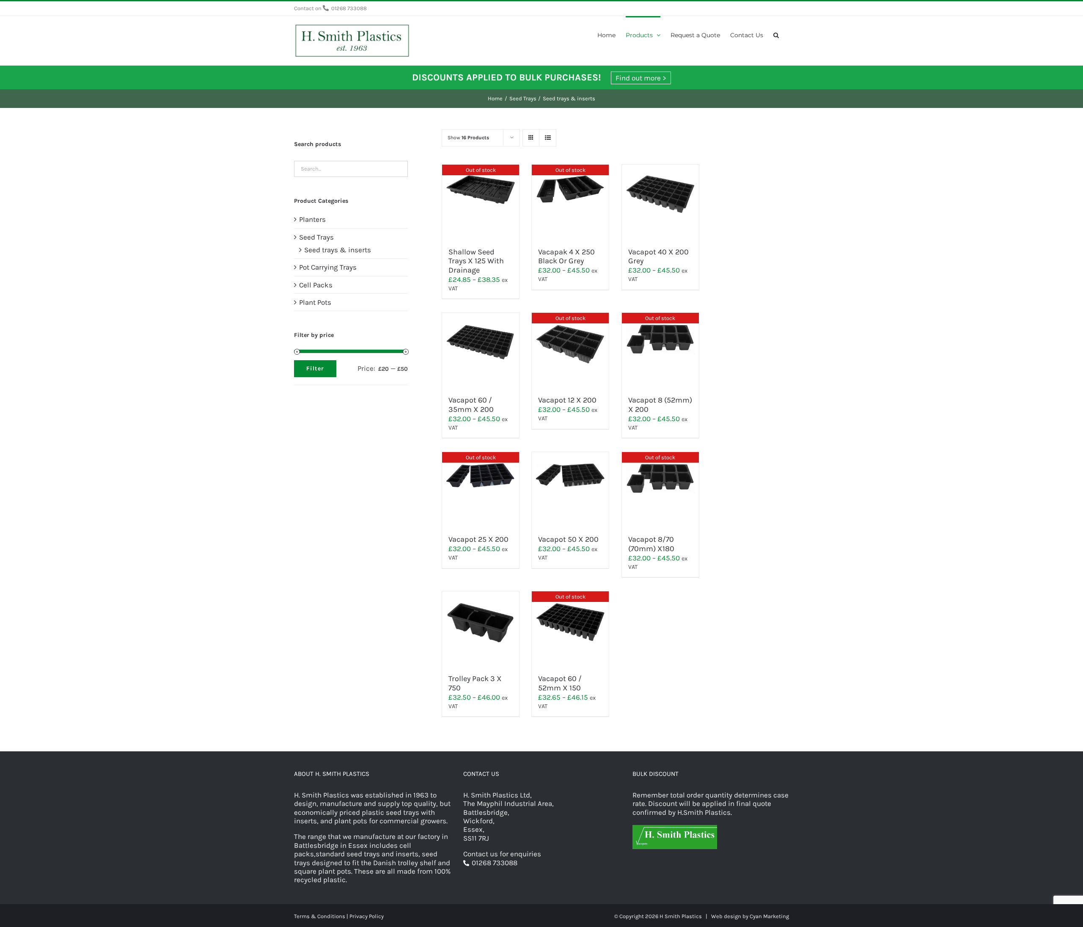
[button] (776, 34)
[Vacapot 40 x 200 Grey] (660, 202)
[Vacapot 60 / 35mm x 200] (480, 350)
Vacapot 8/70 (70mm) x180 (651, 544)
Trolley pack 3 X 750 (475, 683)
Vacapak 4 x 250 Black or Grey (566, 256)
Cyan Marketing (769, 916)
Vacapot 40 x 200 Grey (658, 256)
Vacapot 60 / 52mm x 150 (560, 683)
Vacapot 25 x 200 (478, 539)
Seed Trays (316, 237)
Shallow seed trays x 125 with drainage (476, 261)
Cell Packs (316, 285)
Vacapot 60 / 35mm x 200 (471, 404)
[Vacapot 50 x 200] (570, 489)
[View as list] (547, 138)
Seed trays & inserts (337, 250)
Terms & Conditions (319, 916)
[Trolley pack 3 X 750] (480, 628)
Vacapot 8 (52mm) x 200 (660, 404)
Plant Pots (315, 302)
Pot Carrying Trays (328, 267)
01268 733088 (349, 8)
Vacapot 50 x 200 (568, 539)
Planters (312, 219)
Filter (315, 368)
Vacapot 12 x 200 (567, 400)
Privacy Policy (366, 916)
